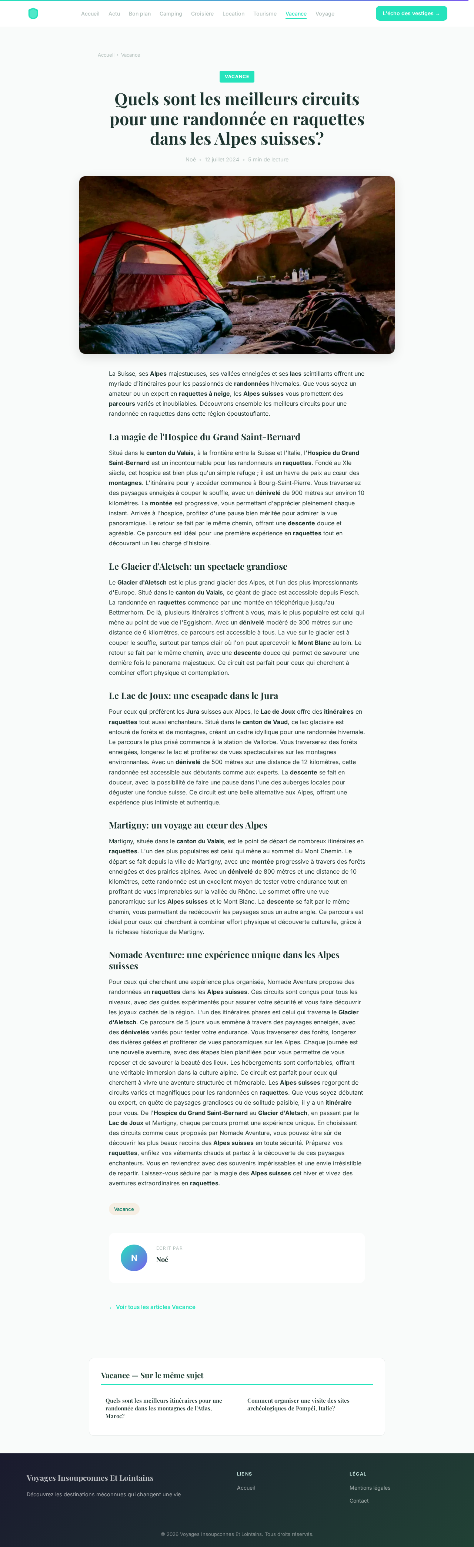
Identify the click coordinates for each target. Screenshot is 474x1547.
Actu (114, 13)
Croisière (202, 13)
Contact (359, 1500)
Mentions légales (370, 1487)
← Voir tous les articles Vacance (152, 1306)
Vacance (296, 13)
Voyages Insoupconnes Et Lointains (90, 1477)
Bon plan (140, 13)
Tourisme (265, 13)
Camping (171, 13)
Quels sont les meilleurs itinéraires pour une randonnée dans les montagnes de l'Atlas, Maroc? (164, 1408)
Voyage (325, 13)
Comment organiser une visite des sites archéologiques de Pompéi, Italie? (298, 1404)
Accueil (90, 13)
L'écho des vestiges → (411, 13)
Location (233, 13)
